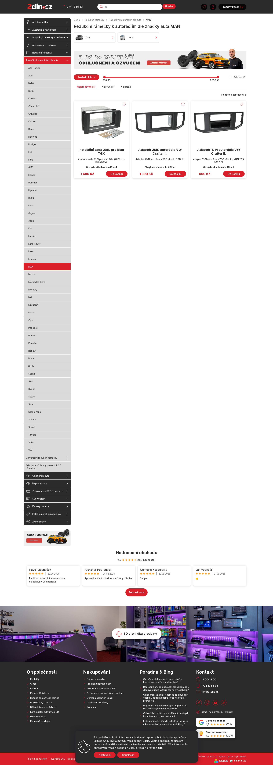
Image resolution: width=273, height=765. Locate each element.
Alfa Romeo (34, 68)
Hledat (169, 6)
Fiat (30, 152)
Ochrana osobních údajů (100, 698)
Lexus (31, 251)
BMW (31, 83)
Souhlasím (128, 755)
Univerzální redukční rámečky (41, 457)
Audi (30, 75)
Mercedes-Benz (37, 282)
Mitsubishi (33, 305)
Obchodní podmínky (97, 702)
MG (30, 297)
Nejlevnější (108, 86)
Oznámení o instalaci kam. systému (105, 693)
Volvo (31, 442)
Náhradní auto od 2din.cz (43, 707)
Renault (32, 350)
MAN (30, 266)
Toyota (32, 434)
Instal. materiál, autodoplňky (46, 514)
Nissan (31, 312)
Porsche (32, 343)
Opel (30, 320)
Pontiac (32, 335)
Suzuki (31, 427)
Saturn (31, 396)
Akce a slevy (39, 521)
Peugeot (32, 327)
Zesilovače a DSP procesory (47, 491)
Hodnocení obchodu (136, 552)
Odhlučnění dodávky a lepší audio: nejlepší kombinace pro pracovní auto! (165, 715)
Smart (31, 404)
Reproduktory (39, 483)
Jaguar (32, 213)
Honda (31, 175)
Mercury (32, 289)
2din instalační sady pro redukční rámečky (43, 466)
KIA (30, 228)
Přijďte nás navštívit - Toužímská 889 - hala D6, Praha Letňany (59, 758)
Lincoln (32, 259)
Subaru (32, 419)
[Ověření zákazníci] (215, 733)
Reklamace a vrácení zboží (101, 688)
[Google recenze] (215, 722)
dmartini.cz (239, 760)
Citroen (32, 121)
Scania (31, 373)
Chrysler (32, 113)
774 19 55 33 (75, 6)
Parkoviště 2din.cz (39, 693)
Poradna (91, 707)
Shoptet (223, 760)
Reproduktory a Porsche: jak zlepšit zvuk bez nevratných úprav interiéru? (165, 707)
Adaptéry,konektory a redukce (48, 37)
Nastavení (105, 755)
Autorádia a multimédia (44, 29)
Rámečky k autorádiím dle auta (42, 60)
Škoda (31, 389)
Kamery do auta (40, 506)
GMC (30, 167)
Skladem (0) (239, 77)
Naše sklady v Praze (41, 702)
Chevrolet (33, 106)
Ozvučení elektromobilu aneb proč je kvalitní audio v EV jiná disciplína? (162, 680)
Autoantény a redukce (44, 45)
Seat (30, 381)
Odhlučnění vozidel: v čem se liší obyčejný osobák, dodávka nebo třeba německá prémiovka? (165, 697)
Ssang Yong (34, 412)
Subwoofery (38, 498)
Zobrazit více (136, 592)
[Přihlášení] (213, 7)
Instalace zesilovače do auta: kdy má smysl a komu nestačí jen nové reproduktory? (165, 722)
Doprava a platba (96, 679)
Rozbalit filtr (85, 77)
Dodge (32, 144)
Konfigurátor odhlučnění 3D (44, 712)
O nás (33, 683)
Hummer (32, 182)
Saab (31, 366)
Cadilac (32, 98)
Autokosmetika (40, 22)
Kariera (34, 688)
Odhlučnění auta (40, 475)
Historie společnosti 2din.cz (44, 698)
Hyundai (32, 190)
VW (30, 450)
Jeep (31, 220)
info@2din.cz (210, 692)
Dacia (31, 129)
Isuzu (31, 198)
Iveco (31, 205)
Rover (31, 358)
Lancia (31, 236)
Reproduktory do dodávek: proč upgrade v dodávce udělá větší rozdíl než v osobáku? (166, 688)
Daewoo (32, 136)
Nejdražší (126, 86)
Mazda (32, 274)
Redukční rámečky (42, 52)
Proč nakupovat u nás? (99, 683)
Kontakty (34, 679)
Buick (31, 90)
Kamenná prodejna (40, 721)
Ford (30, 159)
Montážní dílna (37, 716)
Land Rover (34, 243)
